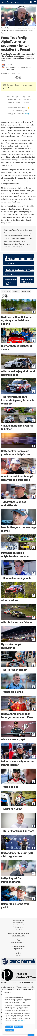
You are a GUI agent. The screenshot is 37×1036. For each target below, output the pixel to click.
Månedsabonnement (11, 279)
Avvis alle (9, 1026)
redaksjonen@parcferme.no (18, 942)
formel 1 (16, 291)
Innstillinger (31, 1034)
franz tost (26, 291)
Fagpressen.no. (21, 1020)
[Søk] (31, 2)
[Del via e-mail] (19, 77)
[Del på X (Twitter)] (16, 77)
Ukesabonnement (27, 279)
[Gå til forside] (7, 2)
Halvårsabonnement (20, 270)
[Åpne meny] (34, 2)
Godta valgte (18, 1026)
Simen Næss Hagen (18, 936)
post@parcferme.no (18, 949)
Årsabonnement (20, 258)
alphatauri (6, 291)
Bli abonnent (20, 2)
